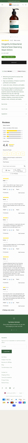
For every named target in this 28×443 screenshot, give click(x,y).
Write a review (17, 40)
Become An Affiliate (6, 362)
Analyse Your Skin (6, 359)
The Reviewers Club (6, 367)
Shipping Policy (5, 375)
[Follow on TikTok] (14, 388)
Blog (2, 365)
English (20, 393)
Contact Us (4, 372)
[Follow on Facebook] (2, 388)
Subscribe (7, 351)
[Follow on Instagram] (6, 388)
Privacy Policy (5, 380)
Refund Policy (5, 382)
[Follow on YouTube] (10, 388)
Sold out (14, 62)
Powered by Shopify (18, 396)
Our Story (3, 357)
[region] (14, 322)
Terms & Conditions (6, 377)
